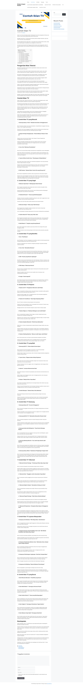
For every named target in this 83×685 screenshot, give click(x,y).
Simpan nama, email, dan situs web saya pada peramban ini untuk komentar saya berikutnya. (32, 675)
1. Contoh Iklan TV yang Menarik (24, 53)
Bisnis (28, 2)
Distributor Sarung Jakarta (57, 4)
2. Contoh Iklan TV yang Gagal (24, 54)
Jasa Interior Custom (42, 7)
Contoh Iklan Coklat (57, 24)
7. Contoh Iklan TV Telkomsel (24, 59)
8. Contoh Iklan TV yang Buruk (24, 61)
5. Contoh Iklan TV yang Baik (24, 57)
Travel (47, 2)
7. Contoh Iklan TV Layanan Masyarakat (25, 60)
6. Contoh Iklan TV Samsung (24, 58)
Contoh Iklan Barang (21, 647)
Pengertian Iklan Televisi (22, 51)
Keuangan (42, 2)
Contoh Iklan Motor (57, 27)
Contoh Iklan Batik (57, 23)
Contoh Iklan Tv (20, 646)
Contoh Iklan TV (21, 52)
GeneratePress (49, 683)
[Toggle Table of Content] (30, 50)
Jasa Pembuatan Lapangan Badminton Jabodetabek (35, 4)
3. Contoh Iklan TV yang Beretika (24, 55)
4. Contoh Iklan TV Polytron (24, 56)
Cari (54, 12)
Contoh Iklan (33, 2)
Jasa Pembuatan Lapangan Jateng (32, 7)
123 (62, 4)
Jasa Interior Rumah (48, 4)
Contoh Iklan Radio (21, 648)
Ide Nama (37, 2)
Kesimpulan (20, 62)
